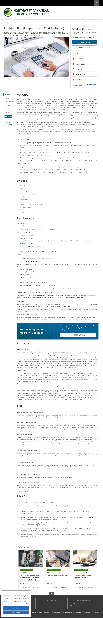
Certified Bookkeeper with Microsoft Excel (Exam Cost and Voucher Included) (30, 577)
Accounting (21, 22)
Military (71, 602)
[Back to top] (51, 599)
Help (71, 605)
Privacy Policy (54, 614)
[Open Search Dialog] (96, 3)
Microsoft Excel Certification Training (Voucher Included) (57, 574)
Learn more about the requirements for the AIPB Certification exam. (68, 319)
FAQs (6, 108)
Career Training (41, 602)
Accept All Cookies (16, 608)
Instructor (8, 105)
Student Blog (87, 602)
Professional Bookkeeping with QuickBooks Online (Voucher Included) (83, 575)
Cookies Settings (16, 612)
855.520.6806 (8, 124)
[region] (16, 603)
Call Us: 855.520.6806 (91, 22)
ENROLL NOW (85, 42)
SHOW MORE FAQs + (23, 491)
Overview (7, 94)
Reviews (7, 112)
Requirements (9, 101)
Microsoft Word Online (26, 243)
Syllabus (7, 98)
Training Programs (13, 22)
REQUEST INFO (91, 85)
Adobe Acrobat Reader (26, 249)
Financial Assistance (75, 604)
